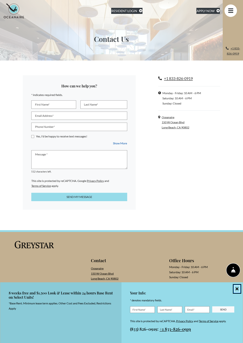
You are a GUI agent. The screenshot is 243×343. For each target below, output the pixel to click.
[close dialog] (237, 289)
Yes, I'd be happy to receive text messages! (61, 136)
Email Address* (44, 115)
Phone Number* (45, 126)
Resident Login (126, 11)
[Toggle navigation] (230, 10)
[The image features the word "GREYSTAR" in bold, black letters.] (34, 244)
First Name (139, 309)
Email (191, 309)
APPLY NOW (208, 11)
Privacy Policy (95, 180)
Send (223, 309)
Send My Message (79, 196)
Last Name (166, 309)
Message (41, 154)
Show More (120, 143)
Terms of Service (41, 185)
